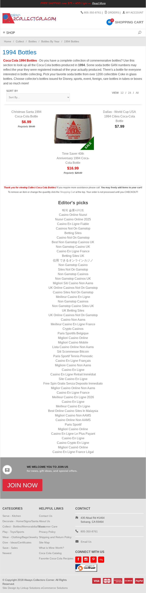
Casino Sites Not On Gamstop (73, 292)
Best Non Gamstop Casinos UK (73, 242)
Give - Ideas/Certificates (16, 542)
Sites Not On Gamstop (73, 269)
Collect (63, 38)
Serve (41, 38)
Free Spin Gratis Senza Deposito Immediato (73, 383)
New (102, 38)
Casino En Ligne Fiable (73, 224)
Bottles (33, 41)
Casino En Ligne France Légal (73, 452)
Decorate (52, 38)
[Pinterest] (93, 560)
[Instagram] (86, 560)
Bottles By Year (50, 41)
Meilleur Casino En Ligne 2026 (73, 397)
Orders (113, 12)
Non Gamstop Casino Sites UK (73, 306)
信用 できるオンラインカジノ (73, 260)
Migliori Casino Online (73, 338)
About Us (44, 521)
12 (122, 92)
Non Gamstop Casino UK (73, 246)
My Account (134, 12)
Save (94, 38)
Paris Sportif (73, 424)
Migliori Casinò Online (73, 447)
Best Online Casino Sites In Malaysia (73, 410)
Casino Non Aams (73, 319)
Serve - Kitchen (11, 515)
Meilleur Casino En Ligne (73, 296)
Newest (6, 553)
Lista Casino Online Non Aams (73, 347)
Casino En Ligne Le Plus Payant (73, 433)
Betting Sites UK (73, 255)
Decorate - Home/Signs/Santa (20, 521)
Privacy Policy (47, 531)
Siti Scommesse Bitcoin (73, 351)
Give (87, 38)
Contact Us (45, 515)
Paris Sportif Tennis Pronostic (73, 356)
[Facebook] (78, 560)
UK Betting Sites (73, 310)
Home (6, 41)
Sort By (12, 90)
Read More (99, 3)
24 (129, 92)
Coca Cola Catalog (50, 553)
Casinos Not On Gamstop (73, 228)
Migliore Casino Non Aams (73, 365)
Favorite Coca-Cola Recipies (56, 558)
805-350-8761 (92, 12)
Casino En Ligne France (73, 251)
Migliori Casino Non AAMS (73, 415)
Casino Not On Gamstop (73, 237)
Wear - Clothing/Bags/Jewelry (20, 537)
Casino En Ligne (73, 369)
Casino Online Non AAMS (73, 420)
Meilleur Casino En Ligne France (73, 324)
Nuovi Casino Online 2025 (73, 219)
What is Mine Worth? (51, 547)
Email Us (86, 541)
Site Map (44, 542)
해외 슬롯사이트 (73, 210)
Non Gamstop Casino (73, 265)
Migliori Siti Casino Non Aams (73, 283)
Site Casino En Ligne (73, 379)
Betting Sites (73, 233)
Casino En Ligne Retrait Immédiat (73, 374)
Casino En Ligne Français (73, 360)
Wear (79, 38)
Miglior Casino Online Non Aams (73, 388)
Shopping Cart (67, 192)
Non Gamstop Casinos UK (73, 278)
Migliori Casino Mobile (73, 342)
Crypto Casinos (73, 328)
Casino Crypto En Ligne (73, 442)
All (137, 92)
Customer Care (48, 526)
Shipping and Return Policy (55, 537)
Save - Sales (10, 547)
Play (72, 38)
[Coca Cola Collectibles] (29, 18)
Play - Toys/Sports (13, 531)
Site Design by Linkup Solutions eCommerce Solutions (35, 587)
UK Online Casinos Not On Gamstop (73, 287)
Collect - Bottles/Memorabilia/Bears (23, 526)
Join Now (22, 485)
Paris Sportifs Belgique (73, 333)
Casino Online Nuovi (73, 214)
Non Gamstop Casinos (73, 274)
